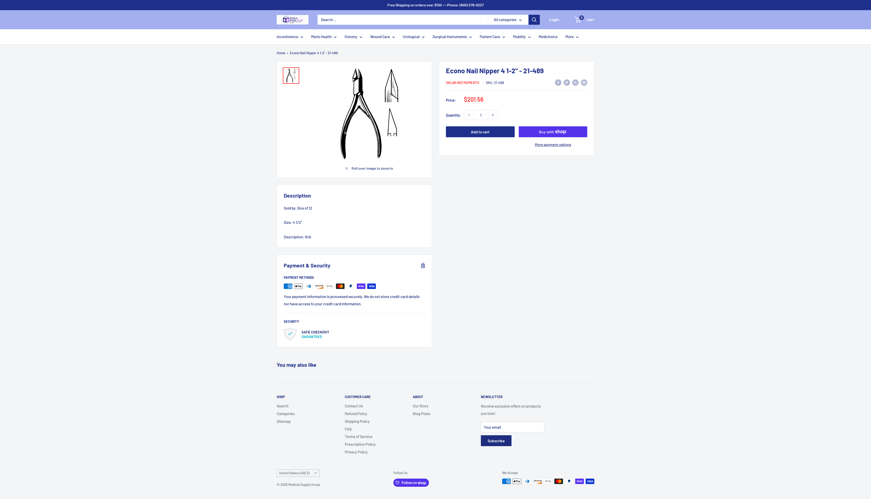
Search (283, 406)
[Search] (534, 20)
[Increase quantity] (493, 115)
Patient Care (490, 36)
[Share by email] (584, 82)
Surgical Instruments (450, 36)
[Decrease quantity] (469, 115)
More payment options (553, 144)
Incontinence (287, 36)
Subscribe (496, 440)
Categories (286, 413)
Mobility (519, 36)
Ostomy (351, 36)
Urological (411, 36)
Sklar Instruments (462, 83)
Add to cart (480, 132)
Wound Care (380, 36)
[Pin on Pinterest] (567, 82)
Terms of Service (358, 436)
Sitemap (284, 421)
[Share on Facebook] (558, 82)
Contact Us (354, 406)
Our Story (420, 406)
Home (281, 53)
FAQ (348, 429)
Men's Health (321, 36)
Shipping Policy (357, 421)
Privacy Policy (356, 452)
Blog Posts (421, 413)
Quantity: (453, 115)
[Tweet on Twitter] (575, 82)
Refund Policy (356, 413)
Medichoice (548, 36)
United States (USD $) (294, 473)
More (569, 36)
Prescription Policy (360, 444)
